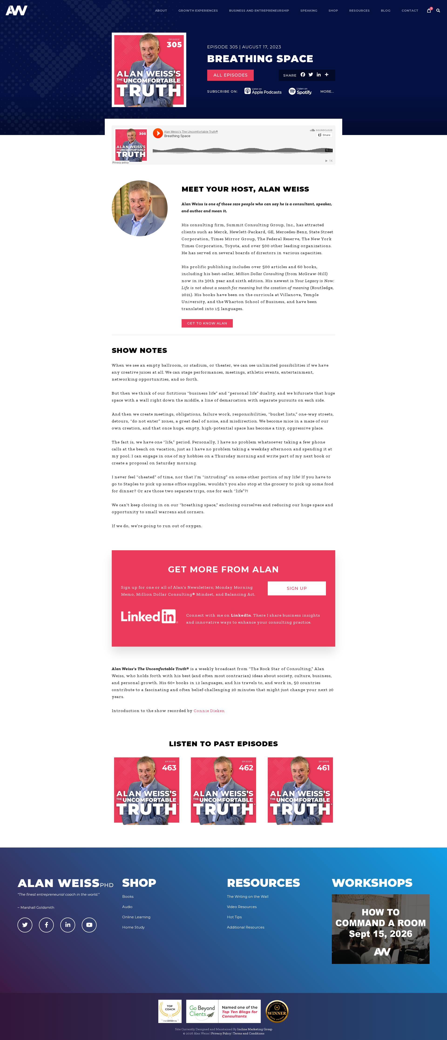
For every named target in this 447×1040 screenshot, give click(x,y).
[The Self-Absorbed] (300, 790)
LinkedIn (241, 615)
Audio (127, 907)
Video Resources (242, 907)
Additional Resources (245, 927)
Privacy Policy (221, 1033)
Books (127, 896)
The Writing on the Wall (247, 896)
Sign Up (297, 588)
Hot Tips (234, 917)
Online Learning (136, 917)
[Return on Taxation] (223, 790)
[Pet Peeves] (147, 790)
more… (327, 91)
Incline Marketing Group (254, 1029)
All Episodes (230, 75)
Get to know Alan (207, 323)
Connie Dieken (209, 710)
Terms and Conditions (248, 1033)
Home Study (133, 927)
